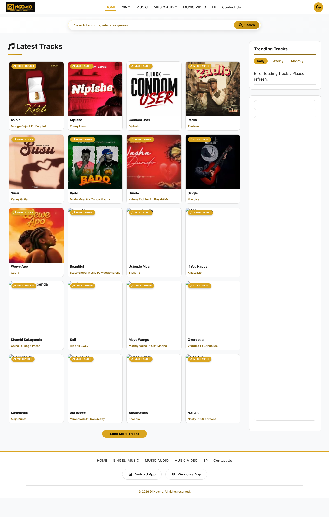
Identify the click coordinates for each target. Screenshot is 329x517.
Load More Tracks (124, 434)
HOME (110, 7)
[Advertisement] (285, 268)
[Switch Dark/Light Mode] (318, 7)
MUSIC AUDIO (165, 7)
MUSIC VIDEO (194, 7)
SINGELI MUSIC (135, 7)
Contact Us (231, 7)
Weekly (278, 61)
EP (214, 7)
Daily (260, 61)
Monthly (297, 61)
